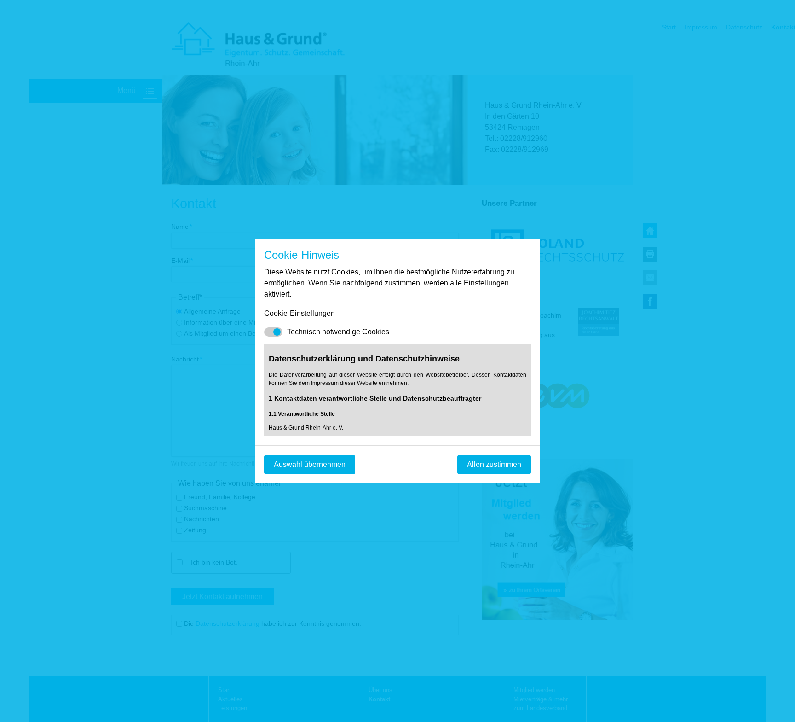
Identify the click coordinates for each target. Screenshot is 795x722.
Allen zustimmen (494, 464)
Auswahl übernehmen (310, 464)
